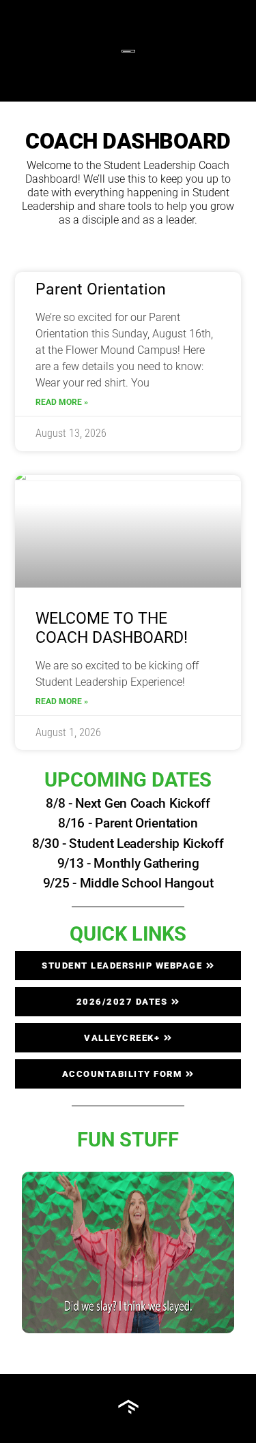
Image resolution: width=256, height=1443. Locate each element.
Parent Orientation (100, 289)
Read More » (61, 402)
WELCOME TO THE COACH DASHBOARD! (111, 628)
